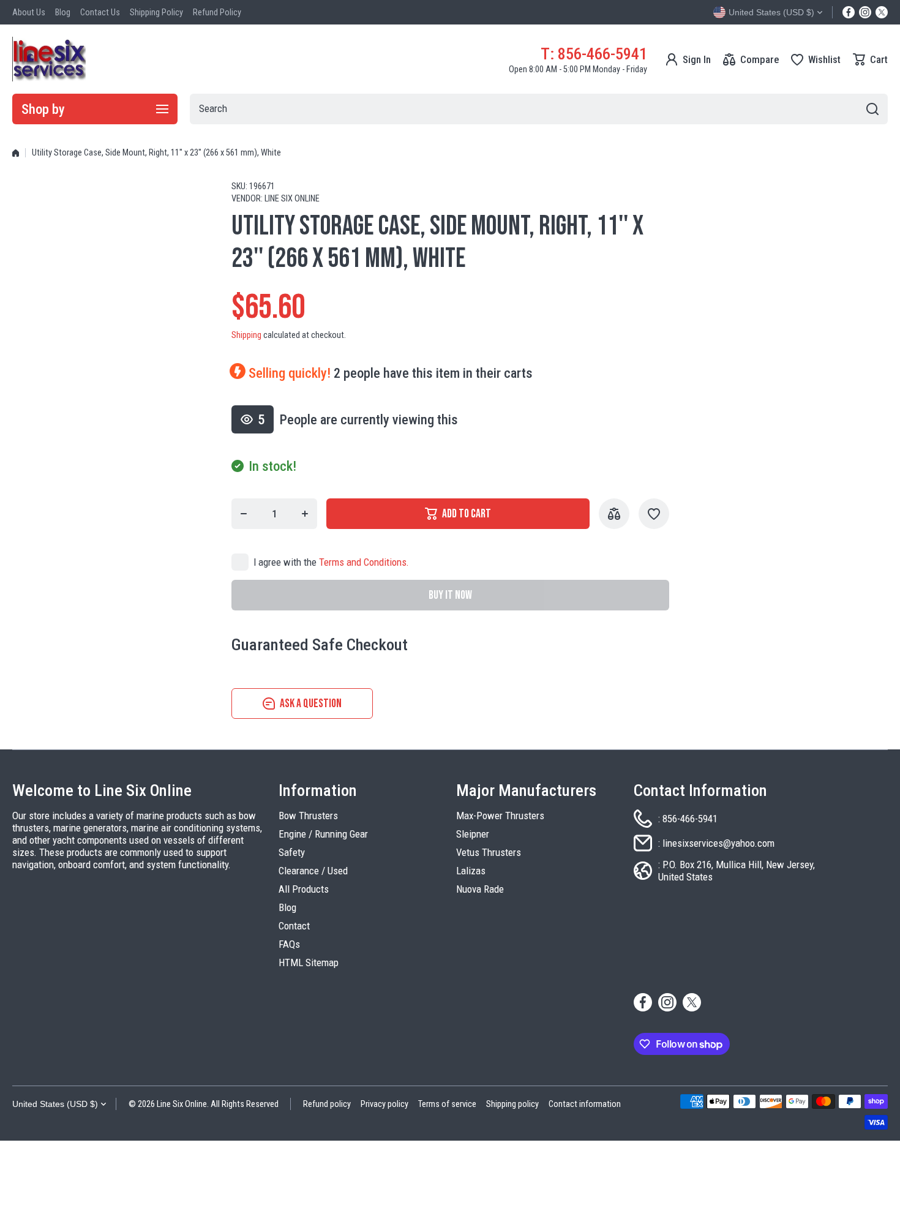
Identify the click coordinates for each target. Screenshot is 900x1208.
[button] (870, 59)
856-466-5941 (690, 818)
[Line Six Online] (49, 59)
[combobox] (539, 109)
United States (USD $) (55, 1104)
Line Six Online (292, 198)
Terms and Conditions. (364, 562)
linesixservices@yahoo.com (718, 843)
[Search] (872, 109)
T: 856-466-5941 (594, 53)
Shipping (246, 335)
